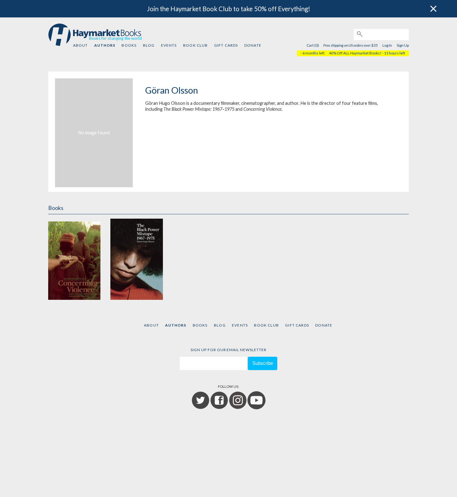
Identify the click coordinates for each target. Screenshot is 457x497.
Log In (387, 45)
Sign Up (403, 45)
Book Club (195, 45)
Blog (149, 45)
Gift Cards (226, 45)
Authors (104, 45)
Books (129, 45)
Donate (252, 45)
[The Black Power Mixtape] (136, 259)
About (80, 45)
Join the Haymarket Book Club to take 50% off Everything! (228, 8)
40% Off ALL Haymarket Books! (355, 53)
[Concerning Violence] (74, 259)
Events (169, 45)
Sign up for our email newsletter (228, 349)
